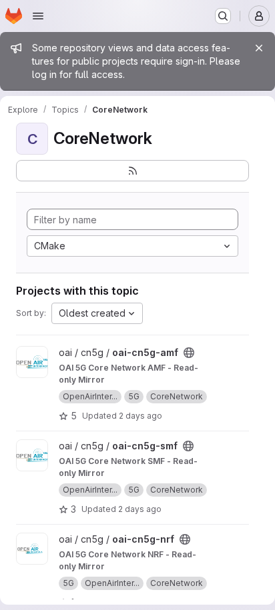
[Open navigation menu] (38, 16)
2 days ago (140, 416)
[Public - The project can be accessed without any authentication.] (189, 352)
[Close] (259, 48)
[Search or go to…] (223, 16)
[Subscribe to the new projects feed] (132, 170)
